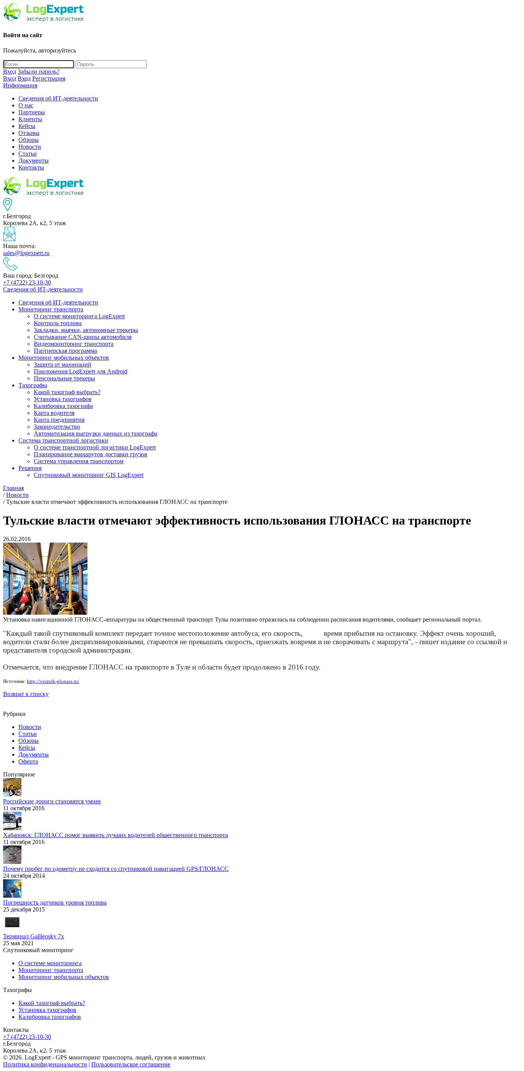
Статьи (27, 153)
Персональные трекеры (64, 378)
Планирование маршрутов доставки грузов (90, 454)
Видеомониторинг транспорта (74, 344)
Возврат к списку (26, 694)
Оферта (28, 761)
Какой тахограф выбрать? (67, 392)
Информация (20, 85)
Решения (29, 468)
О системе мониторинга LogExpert (79, 316)
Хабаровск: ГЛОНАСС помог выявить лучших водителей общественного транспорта (115, 835)
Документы (33, 160)
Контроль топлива (58, 323)
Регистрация (48, 78)
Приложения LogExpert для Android (80, 371)
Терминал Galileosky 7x (33, 936)
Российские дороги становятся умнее (52, 801)
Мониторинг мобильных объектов (63, 357)
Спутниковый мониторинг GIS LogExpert (88, 475)
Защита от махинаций (62, 364)
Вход (9, 71)
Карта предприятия (59, 419)
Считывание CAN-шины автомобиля (83, 337)
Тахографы (32, 385)
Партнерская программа (65, 350)
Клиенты (30, 119)
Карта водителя (54, 413)
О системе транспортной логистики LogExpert (95, 447)
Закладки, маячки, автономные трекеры (86, 330)
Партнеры (31, 112)
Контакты (31, 167)
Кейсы (26, 126)
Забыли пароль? (38, 71)
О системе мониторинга (50, 963)
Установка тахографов (63, 399)
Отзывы (29, 133)
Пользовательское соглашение (130, 1064)
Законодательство (57, 426)
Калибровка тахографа (63, 406)
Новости (29, 146)
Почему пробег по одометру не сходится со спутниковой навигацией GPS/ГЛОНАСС (116, 868)
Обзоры (28, 140)
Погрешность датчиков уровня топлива (55, 902)
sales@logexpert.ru (26, 253)
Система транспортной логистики (63, 440)
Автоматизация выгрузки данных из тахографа (95, 433)
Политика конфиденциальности (45, 1064)
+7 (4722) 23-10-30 (27, 282)
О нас (25, 105)
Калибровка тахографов (49, 1016)
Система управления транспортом (79, 461)
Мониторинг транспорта (50, 309)
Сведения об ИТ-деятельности (58, 98)
